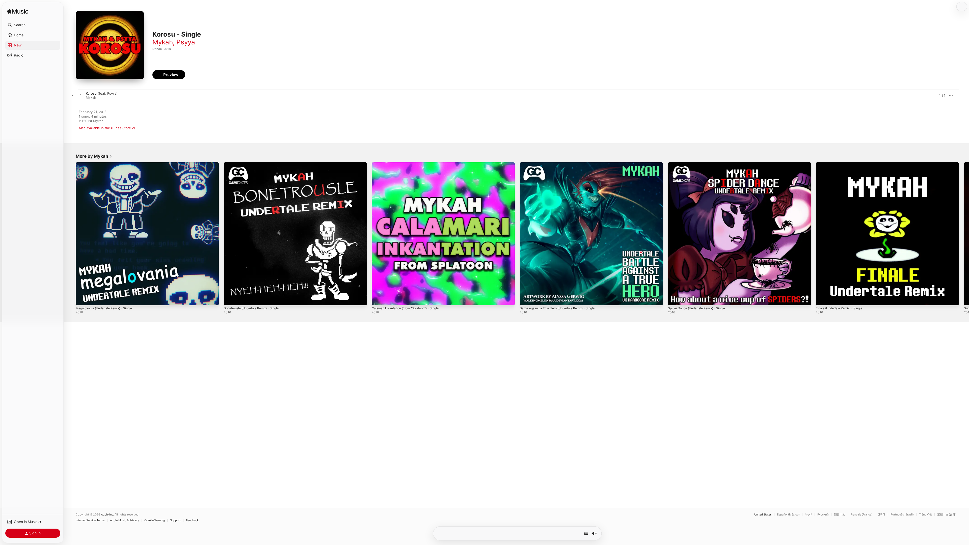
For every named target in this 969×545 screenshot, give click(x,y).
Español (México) (788, 514)
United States (763, 514)
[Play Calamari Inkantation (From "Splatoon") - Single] (378, 299)
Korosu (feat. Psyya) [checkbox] (102, 93)
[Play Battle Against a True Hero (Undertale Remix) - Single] (526, 299)
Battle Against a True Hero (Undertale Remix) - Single (562, 164)
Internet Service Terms (90, 520)
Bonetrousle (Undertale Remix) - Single (255, 164)
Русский (823, 514)
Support (175, 520)
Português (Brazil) (902, 514)
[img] (17, 11)
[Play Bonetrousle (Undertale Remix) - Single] (230, 299)
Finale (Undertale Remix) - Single (842, 164)
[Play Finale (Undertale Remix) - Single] (822, 299)
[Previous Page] (70, 233)
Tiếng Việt (925, 514)
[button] (33, 25)
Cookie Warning (154, 520)
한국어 (881, 514)
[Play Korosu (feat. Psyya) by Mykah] (81, 95)
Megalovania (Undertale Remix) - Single (107, 164)
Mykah (162, 42)
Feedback (192, 520)
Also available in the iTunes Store (105, 128)
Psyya (185, 42)
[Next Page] (963, 233)
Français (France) (861, 514)
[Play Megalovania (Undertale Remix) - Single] (82, 299)
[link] (94, 156)
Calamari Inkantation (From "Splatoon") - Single (408, 164)
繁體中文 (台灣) (946, 514)
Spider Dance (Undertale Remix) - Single (700, 164)
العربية (808, 514)
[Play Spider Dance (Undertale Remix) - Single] (674, 299)
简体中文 (839, 514)
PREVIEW (940, 95)
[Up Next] (586, 533)
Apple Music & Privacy (124, 520)
